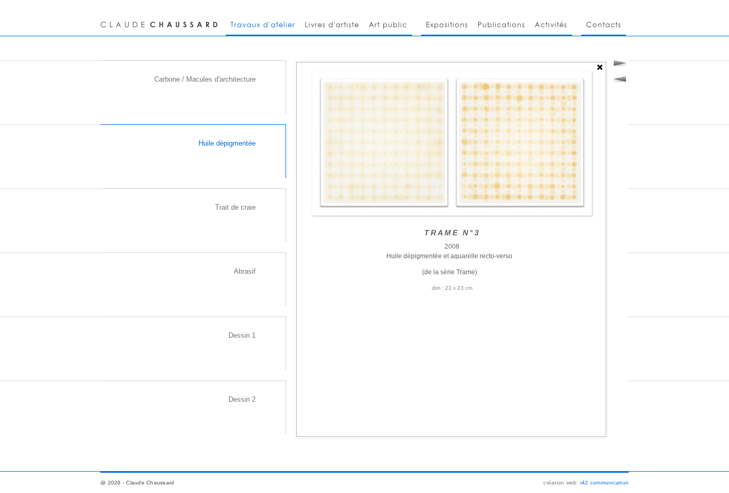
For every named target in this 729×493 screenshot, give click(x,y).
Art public (388, 24)
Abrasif (245, 271)
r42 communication (604, 483)
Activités (551, 24)
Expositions (447, 24)
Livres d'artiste (332, 24)
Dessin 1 (242, 335)
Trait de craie (235, 207)
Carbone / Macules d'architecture (205, 79)
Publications (501, 24)
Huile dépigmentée (227, 143)
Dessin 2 (242, 399)
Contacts (603, 24)
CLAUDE (160, 18)
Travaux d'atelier (263, 24)
